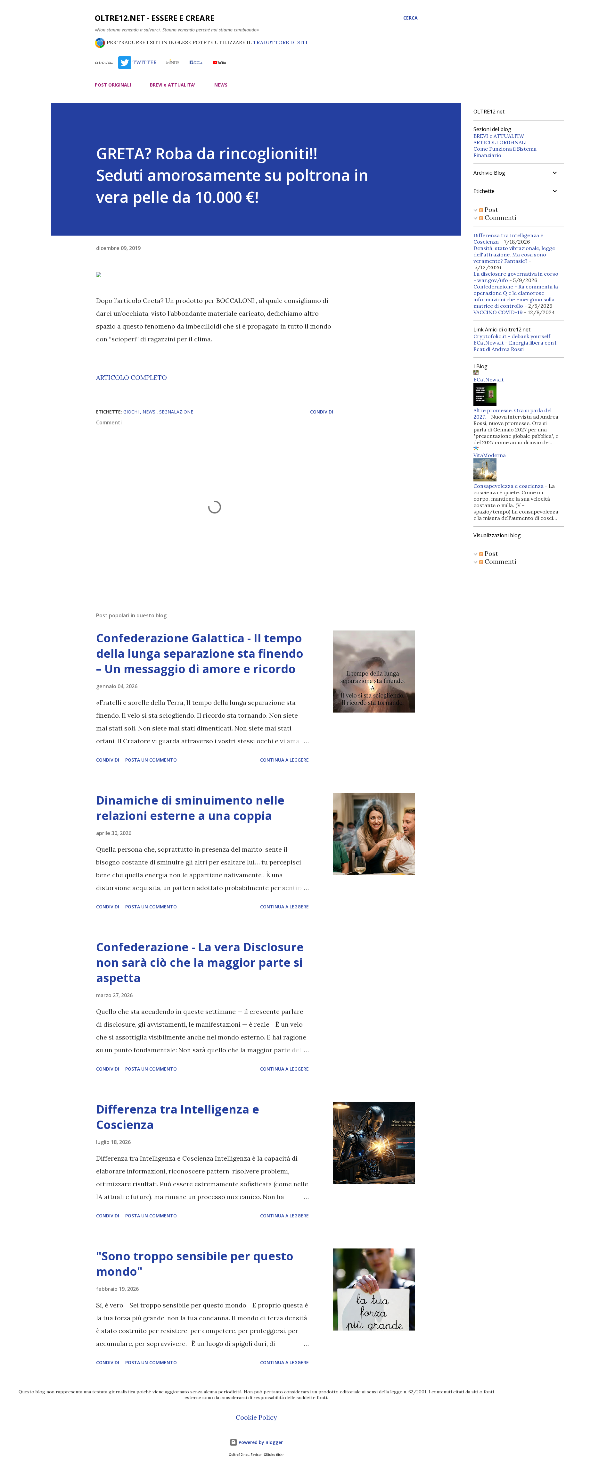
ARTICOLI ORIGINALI (500, 142)
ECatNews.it (488, 379)
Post (490, 209)
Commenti (499, 217)
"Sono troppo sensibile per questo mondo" (194, 1263)
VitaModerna (489, 455)
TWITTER (143, 62)
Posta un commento (151, 760)
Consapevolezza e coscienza (508, 486)
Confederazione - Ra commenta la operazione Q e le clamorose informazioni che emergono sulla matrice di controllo (515, 296)
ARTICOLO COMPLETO (131, 377)
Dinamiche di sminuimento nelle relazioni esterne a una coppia (190, 807)
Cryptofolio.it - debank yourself (511, 336)
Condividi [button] (321, 412)
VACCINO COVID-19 (498, 312)
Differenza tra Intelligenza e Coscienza (177, 1116)
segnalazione (176, 412)
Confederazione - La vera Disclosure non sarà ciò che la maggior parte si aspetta (200, 962)
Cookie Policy (256, 1417)
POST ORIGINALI (113, 85)
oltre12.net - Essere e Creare (154, 18)
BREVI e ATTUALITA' (172, 85)
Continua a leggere (284, 760)
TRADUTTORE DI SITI (280, 42)
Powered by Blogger (260, 1442)
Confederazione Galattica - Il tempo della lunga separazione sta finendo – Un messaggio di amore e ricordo (199, 653)
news (150, 412)
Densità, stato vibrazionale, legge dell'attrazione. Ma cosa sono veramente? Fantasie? (514, 254)
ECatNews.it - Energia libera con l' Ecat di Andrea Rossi (515, 345)
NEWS (220, 85)
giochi (131, 412)
